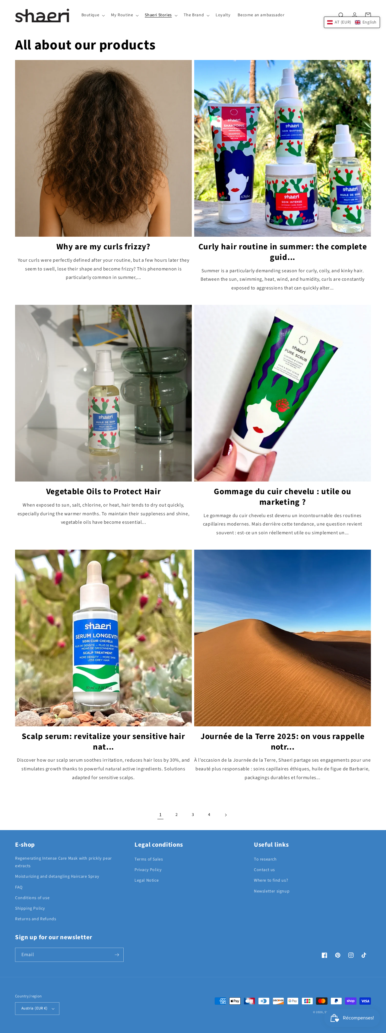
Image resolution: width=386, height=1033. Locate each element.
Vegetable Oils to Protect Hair (103, 492)
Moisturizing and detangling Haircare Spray (57, 876)
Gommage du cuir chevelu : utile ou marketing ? (282, 497)
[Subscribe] (116, 955)
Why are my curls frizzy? (103, 247)
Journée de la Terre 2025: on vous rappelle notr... (283, 742)
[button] (93, 15)
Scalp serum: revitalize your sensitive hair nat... (103, 742)
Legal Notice (146, 880)
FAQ (19, 887)
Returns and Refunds (35, 919)
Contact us (264, 870)
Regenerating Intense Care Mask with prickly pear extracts (63, 862)
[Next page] (225, 815)
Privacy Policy (148, 870)
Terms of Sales (148, 859)
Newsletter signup (272, 891)
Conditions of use (32, 898)
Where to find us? (271, 880)
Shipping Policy (30, 908)
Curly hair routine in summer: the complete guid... (282, 252)
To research (265, 859)
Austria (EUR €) (34, 1008)
